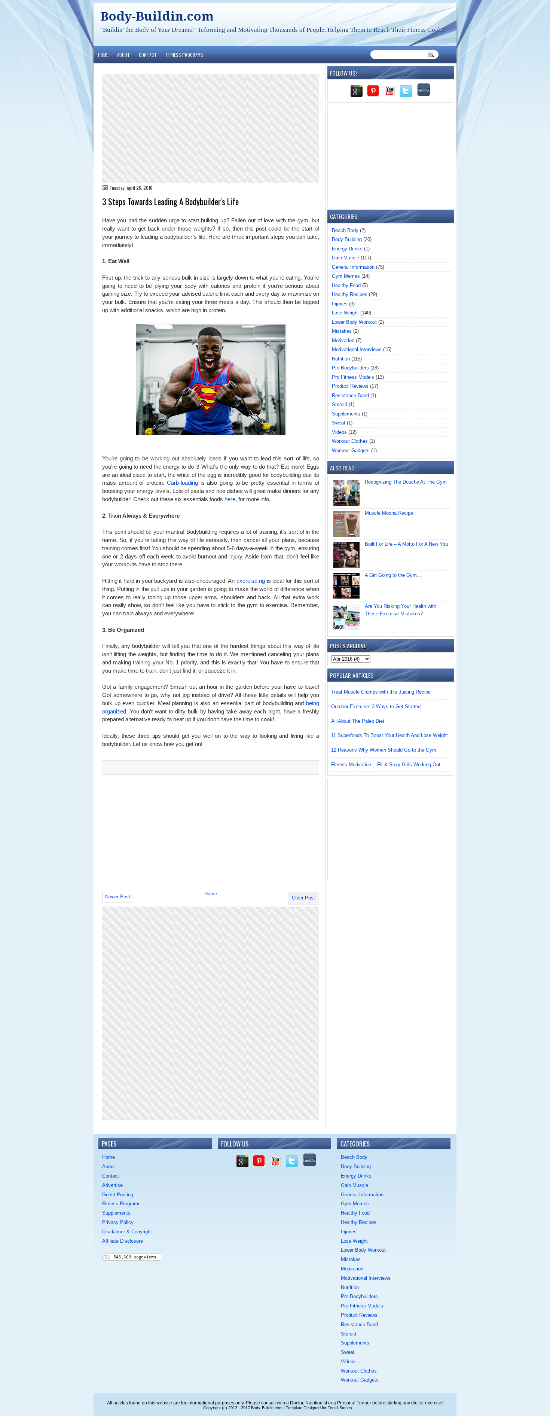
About (123, 55)
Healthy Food (346, 285)
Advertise (112, 1185)
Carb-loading (182, 483)
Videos (339, 432)
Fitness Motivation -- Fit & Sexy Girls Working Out (385, 764)
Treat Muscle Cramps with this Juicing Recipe (381, 692)
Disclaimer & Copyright (127, 1231)
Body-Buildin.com (157, 16)
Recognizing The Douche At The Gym (406, 482)
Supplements (346, 414)
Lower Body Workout (354, 322)
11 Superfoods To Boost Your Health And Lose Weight (389, 735)
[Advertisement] (210, 128)
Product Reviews (350, 386)
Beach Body (345, 230)
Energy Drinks (347, 249)
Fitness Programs (184, 55)
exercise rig (250, 581)
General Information (353, 267)
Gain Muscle (345, 258)
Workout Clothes (350, 441)
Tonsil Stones (340, 1408)
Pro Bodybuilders (350, 368)
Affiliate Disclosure (122, 1241)
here (229, 499)
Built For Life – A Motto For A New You (406, 544)
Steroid (339, 404)
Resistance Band (350, 395)
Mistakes (342, 331)
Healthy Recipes (349, 294)
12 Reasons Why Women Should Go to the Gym (383, 750)
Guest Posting (117, 1194)
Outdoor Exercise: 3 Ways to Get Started (376, 706)
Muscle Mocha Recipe (389, 513)
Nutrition (341, 359)
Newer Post (117, 896)
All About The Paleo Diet (357, 721)
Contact (148, 55)
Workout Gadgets (351, 450)
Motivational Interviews (357, 349)
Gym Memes (346, 276)
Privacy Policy (118, 1222)
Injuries (340, 304)
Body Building (347, 239)
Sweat (338, 423)
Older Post (303, 898)
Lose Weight (345, 313)
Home (103, 55)
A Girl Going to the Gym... (393, 575)
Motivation (343, 340)
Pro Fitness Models (353, 377)
